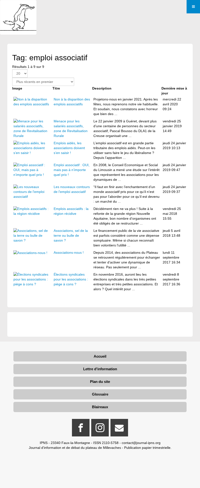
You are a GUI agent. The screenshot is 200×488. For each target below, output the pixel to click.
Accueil (100, 356)
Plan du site (100, 382)
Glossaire (100, 394)
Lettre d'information (100, 369)
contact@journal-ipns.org (141, 443)
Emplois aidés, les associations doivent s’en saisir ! (69, 148)
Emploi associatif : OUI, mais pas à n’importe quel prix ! (72, 170)
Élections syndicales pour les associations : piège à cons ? (71, 279)
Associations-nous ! (69, 252)
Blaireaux (100, 407)
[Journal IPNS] (18, 6)
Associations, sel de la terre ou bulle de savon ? (71, 235)
